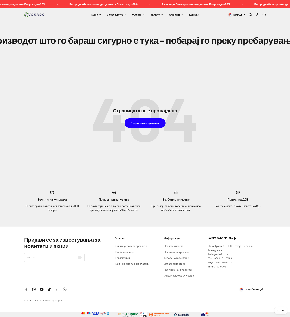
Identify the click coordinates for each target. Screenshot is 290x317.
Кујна (94, 14)
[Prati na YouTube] (42, 289)
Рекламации (122, 257)
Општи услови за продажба (131, 245)
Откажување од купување (179, 275)
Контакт (194, 14)
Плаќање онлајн (124, 251)
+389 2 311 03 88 (223, 258)
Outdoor (136, 14)
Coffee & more (115, 14)
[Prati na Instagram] (34, 289)
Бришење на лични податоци (132, 263)
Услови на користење (176, 257)
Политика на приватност (178, 269)
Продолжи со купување (145, 122)
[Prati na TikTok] (49, 289)
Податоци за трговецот (177, 251)
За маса (155, 14)
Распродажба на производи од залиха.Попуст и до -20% (95, 4)
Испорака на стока (174, 263)
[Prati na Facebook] (26, 289)
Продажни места (173, 245)
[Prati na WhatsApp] (65, 289)
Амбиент (174, 14)
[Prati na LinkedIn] (57, 289)
